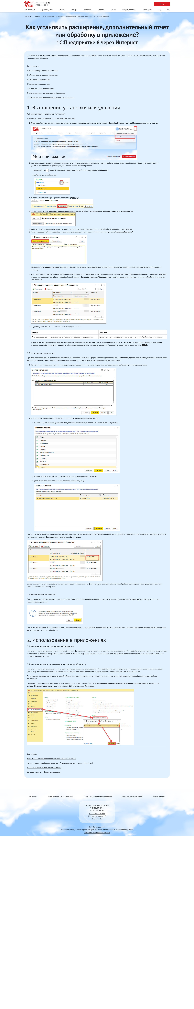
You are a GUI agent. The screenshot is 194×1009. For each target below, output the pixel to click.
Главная (28, 16)
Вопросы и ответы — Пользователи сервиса (44, 767)
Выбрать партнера (129, 10)
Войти (162, 4)
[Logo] (28, 4)
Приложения (30, 10)
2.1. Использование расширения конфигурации (46, 93)
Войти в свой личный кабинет (42, 123)
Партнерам (147, 10)
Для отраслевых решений (132, 796)
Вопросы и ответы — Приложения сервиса (44, 772)
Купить (113, 10)
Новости (101, 10)
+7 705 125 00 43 (41, 5)
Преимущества (47, 10)
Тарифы (74, 10)
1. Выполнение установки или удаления (42, 70)
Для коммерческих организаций (60, 796)
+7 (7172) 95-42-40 (42, 3)
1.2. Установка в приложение (38, 79)
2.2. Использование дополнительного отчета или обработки (51, 97)
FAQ (159, 10)
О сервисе (87, 10)
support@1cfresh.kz (97, 813)
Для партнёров (159, 796)
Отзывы (62, 10)
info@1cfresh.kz (97, 819)
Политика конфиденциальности (97, 832)
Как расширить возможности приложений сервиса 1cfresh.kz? (51, 758)
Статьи (37, 16)
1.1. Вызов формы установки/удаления (42, 75)
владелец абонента (58, 55)
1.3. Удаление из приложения (38, 84)
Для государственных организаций (98, 796)
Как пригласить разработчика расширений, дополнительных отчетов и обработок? (60, 763)
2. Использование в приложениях (40, 88)
